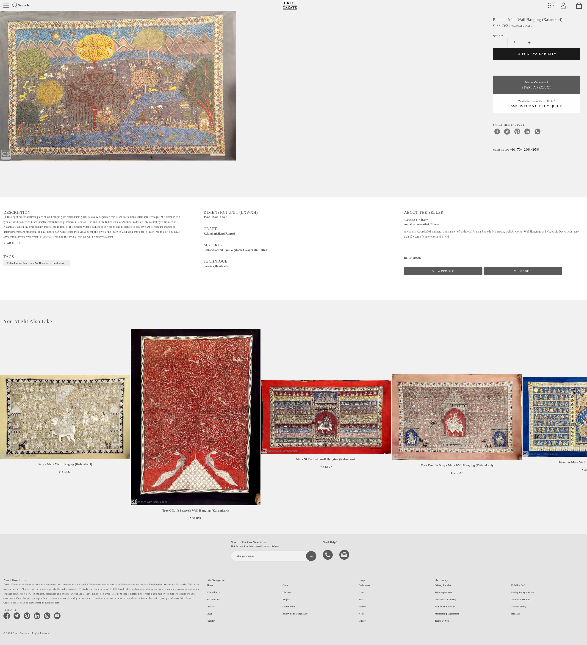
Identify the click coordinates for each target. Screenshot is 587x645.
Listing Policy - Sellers (522, 592)
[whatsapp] (537, 131)
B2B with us (213, 592)
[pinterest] (517, 131)
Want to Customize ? (536, 85)
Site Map (515, 613)
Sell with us (213, 599)
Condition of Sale (520, 599)
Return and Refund (445, 606)
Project (286, 599)
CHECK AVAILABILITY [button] (537, 54)
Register (211, 621)
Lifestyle (363, 621)
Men (361, 599)
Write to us (344, 554)
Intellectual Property (445, 599)
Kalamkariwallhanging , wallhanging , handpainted (36, 263)
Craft (285, 585)
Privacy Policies (443, 585)
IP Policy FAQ (518, 585)
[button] (582, 424)
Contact (211, 606)
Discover (286, 592)
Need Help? (516, 149)
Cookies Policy (518, 606)
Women (362, 606)
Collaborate (288, 606)
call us (328, 554)
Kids (361, 613)
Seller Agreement (443, 592)
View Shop (522, 271)
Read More (12, 243)
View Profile (443, 271)
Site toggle (6, 5)
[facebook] (497, 131)
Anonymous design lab (294, 613)
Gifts (361, 592)
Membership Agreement (447, 613)
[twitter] (507, 131)
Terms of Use (442, 621)
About (210, 585)
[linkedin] (527, 131)
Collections (364, 585)
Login (210, 613)
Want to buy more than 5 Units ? (536, 104)
